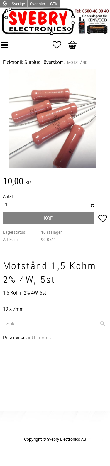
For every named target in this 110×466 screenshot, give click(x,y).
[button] (60, 45)
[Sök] (102, 323)
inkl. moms (39, 337)
